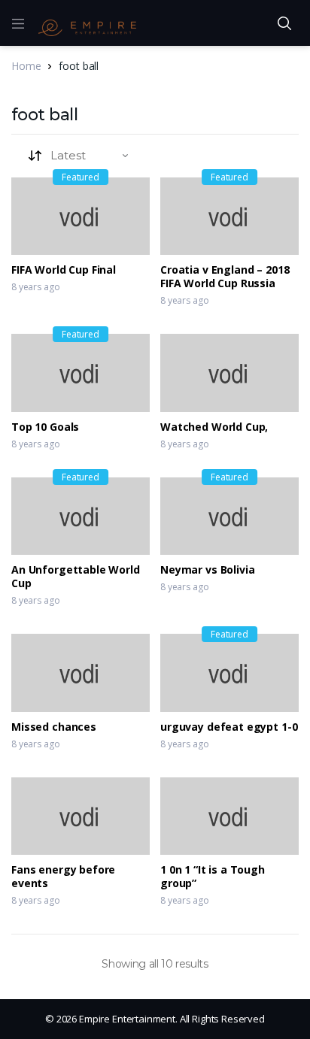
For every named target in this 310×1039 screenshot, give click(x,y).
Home (26, 66)
